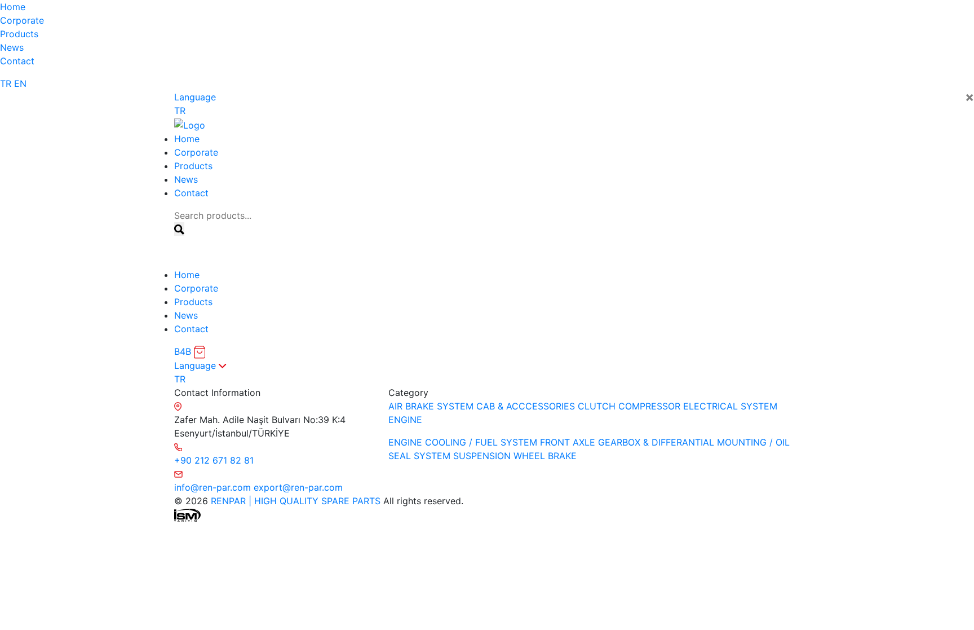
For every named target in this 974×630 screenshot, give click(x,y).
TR (5, 83)
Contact (17, 61)
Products (19, 33)
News (12, 47)
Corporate (22, 20)
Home (12, 6)
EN (20, 83)
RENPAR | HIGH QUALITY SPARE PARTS (294, 500)
